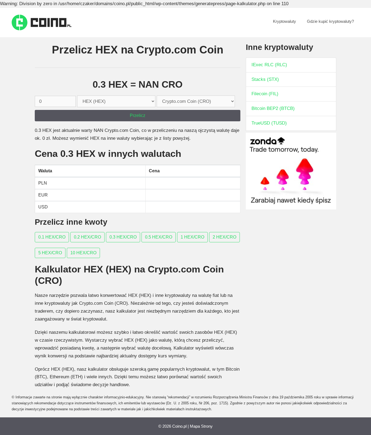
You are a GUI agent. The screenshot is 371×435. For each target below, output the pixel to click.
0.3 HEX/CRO (123, 237)
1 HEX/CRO (192, 237)
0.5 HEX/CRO (158, 237)
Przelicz (137, 115)
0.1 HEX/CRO (51, 237)
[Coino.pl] (41, 22)
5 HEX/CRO (50, 252)
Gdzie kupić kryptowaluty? (330, 21)
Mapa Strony (201, 426)
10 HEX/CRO (83, 252)
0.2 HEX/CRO (87, 237)
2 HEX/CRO (224, 237)
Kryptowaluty (284, 21)
